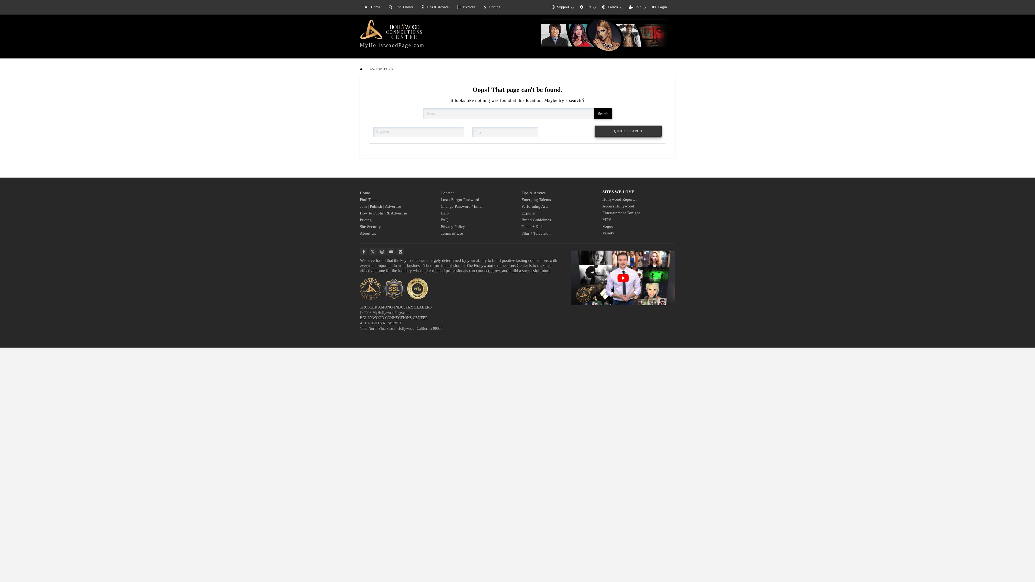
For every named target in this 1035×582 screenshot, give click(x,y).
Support (563, 7)
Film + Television (536, 233)
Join (638, 7)
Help (445, 213)
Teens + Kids (532, 226)
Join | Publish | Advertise (380, 206)
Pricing (494, 7)
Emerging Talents (536, 200)
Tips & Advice (437, 7)
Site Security (370, 226)
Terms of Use (452, 233)
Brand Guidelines (536, 220)
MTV (606, 219)
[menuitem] (372, 7)
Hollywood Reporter (619, 199)
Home (375, 7)
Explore (469, 7)
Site (588, 7)
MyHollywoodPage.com (392, 45)
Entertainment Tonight (621, 213)
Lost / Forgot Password (460, 200)
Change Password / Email (462, 206)
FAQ (444, 220)
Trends (613, 7)
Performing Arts (535, 206)
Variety (608, 233)
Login (662, 7)
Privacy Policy (453, 226)
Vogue (607, 226)
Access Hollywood (618, 206)
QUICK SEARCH (628, 131)
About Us (368, 233)
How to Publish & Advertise (383, 213)
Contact (447, 193)
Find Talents (403, 7)
